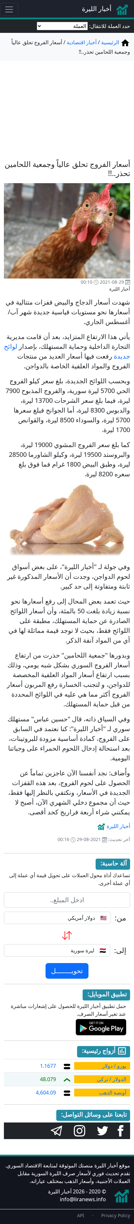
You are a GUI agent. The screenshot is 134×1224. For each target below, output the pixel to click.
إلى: (120, 950)
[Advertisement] (67, 106)
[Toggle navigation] (9, 9)
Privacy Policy (115, 1215)
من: (120, 918)
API (80, 1215)
